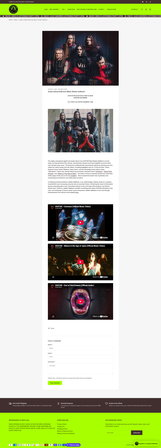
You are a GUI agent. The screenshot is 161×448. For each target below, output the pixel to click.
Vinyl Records (54, 9)
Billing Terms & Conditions (66, 433)
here (76, 192)
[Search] (142, 9)
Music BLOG (71, 9)
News (15, 20)
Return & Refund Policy (65, 431)
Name (50, 344)
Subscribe (136, 432)
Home (10, 20)
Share (52, 328)
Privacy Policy (62, 424)
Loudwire (73, 176)
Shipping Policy (62, 429)
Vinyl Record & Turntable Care (87, 9)
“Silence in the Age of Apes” (66, 173)
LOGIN (46, 9)
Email (50, 353)
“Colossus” (98, 171)
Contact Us (60, 426)
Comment (51, 362)
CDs (63, 9)
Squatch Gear (111, 9)
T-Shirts (101, 9)
